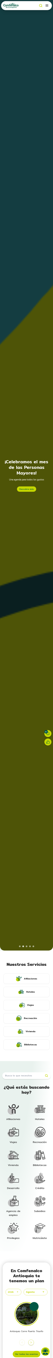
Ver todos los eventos (26, 1354)
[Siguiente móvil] (31, 1342)
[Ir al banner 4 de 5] (30, 946)
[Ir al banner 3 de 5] (26, 946)
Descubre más (26, 489)
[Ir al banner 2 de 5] (23, 946)
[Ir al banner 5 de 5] (33, 946)
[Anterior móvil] (22, 1342)
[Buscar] (41, 5)
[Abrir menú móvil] (47, 5)
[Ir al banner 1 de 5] (20, 946)
